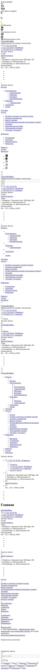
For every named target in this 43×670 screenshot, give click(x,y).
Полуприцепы (11, 91)
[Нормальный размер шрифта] (2, 6)
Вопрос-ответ (6, 627)
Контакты (4, 151)
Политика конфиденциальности (13, 635)
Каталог (4, 87)
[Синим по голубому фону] (1, 18)
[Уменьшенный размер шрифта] (2, 4)
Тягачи (7, 107)
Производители (11, 142)
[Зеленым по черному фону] (1, 23)
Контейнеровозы (16, 99)
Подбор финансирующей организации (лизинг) (23, 122)
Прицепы (9, 101)
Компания (4, 134)
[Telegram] (6, 159)
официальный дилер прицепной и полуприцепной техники (18, 630)
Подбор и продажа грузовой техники (19, 116)
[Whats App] (6, 168)
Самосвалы (9, 105)
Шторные (13, 95)
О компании (10, 138)
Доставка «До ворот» (13, 130)
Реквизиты (9, 144)
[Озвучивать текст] (2, 35)
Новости (4, 147)
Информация (6, 623)
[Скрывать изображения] (2, 30)
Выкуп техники (11, 120)
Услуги (3, 112)
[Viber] (6, 162)
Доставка (4, 110)
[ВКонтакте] (6, 156)
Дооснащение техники (13, 128)
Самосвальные (15, 93)
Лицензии (9, 140)
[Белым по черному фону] (1, 16)
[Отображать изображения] (2, 27)
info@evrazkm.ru (7, 56)
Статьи (3, 149)
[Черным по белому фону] (1, 13)
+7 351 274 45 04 (10, 46)
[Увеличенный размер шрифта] (3, 9)
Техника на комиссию (13, 118)
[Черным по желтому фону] (1, 21)
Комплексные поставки (14, 126)
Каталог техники (7, 599)
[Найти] (3, 183)
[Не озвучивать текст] (2, 37)
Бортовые (13, 97)
